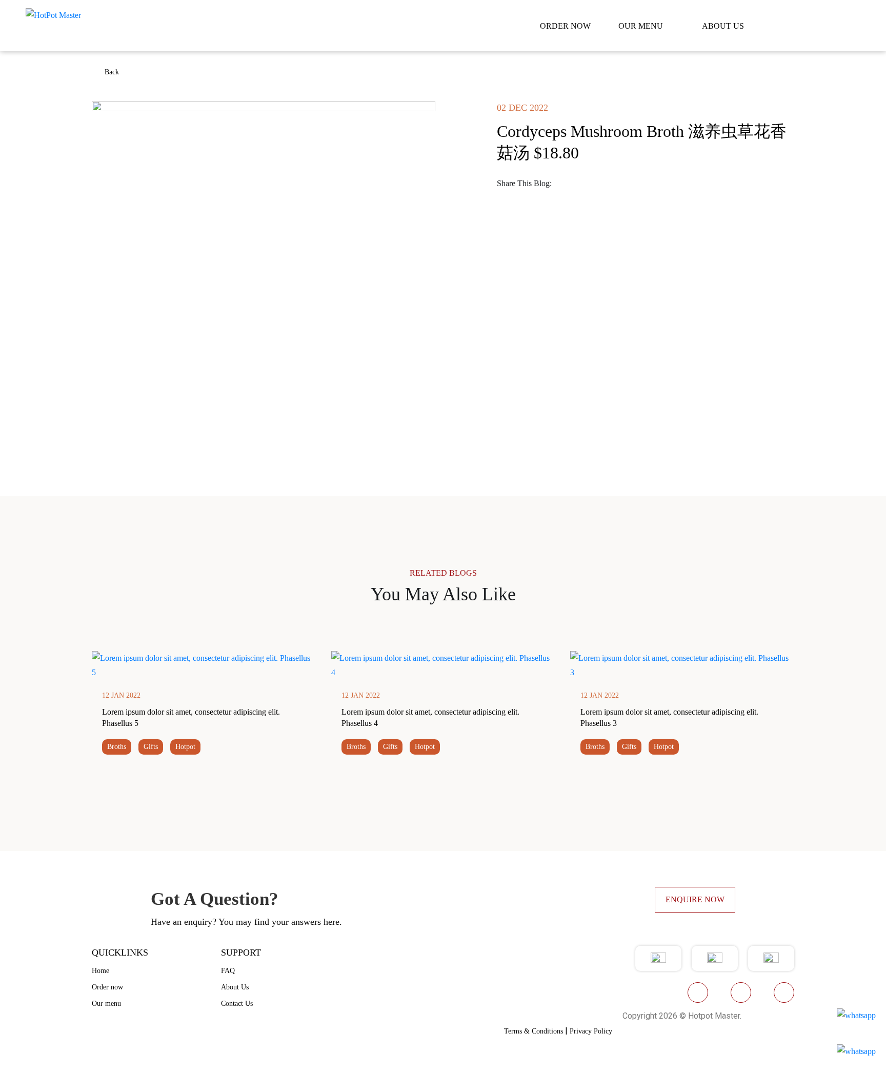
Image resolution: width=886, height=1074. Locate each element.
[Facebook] (570, 183)
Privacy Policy (591, 1031)
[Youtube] (741, 992)
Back (111, 72)
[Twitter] (593, 183)
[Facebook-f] (698, 992)
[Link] (706, 183)
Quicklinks (120, 952)
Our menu (106, 1003)
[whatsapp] (615, 183)
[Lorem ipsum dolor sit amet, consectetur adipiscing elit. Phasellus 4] (443, 664)
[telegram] (660, 183)
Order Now (565, 26)
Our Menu (640, 26)
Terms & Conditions (533, 1031)
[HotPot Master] (53, 14)
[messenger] (683, 183)
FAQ (228, 971)
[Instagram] (784, 992)
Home (100, 971)
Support (241, 952)
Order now (107, 987)
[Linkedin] (638, 183)
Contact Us (237, 1003)
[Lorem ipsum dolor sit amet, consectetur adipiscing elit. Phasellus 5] (204, 664)
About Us (723, 26)
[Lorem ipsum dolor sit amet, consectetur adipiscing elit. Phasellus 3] (682, 664)
